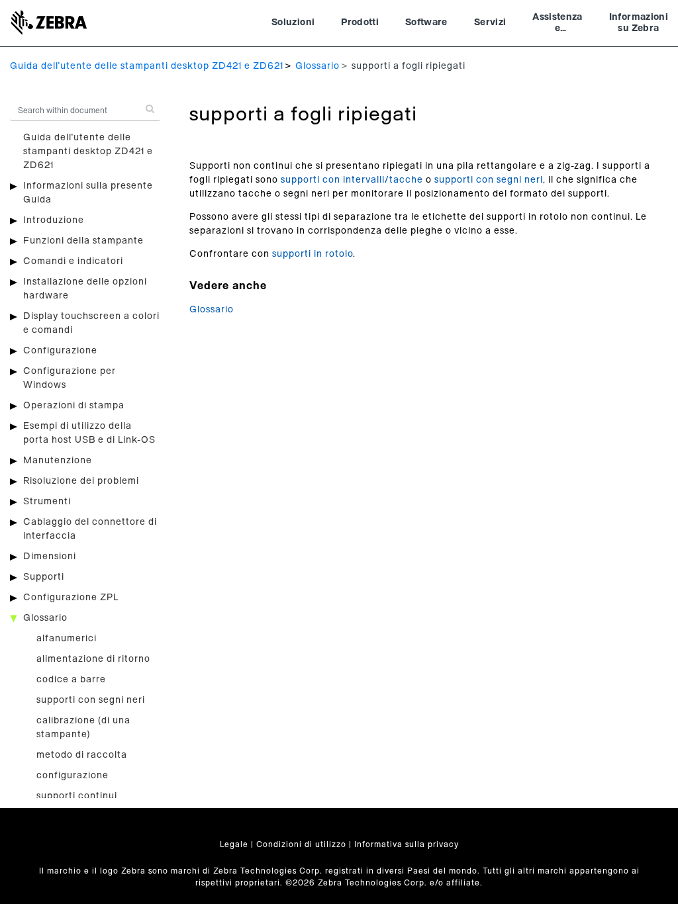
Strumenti (47, 501)
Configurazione (60, 350)
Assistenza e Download (557, 24)
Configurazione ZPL (71, 597)
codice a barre (71, 679)
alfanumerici (66, 638)
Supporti (43, 577)
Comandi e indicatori (73, 261)
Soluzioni (293, 22)
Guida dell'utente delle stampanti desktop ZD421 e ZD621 (146, 66)
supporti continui (76, 796)
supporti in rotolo (312, 254)
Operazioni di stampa (73, 405)
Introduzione (53, 220)
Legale (234, 844)
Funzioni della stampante (83, 241)
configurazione (72, 775)
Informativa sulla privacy (406, 844)
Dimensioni (49, 556)
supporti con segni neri (90, 700)
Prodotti (360, 22)
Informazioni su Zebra (638, 23)
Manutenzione (57, 460)
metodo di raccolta (81, 755)
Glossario (317, 66)
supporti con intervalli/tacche (352, 180)
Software (426, 22)
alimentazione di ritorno (93, 659)
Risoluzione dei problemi (81, 481)
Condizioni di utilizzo (301, 844)
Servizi (490, 22)
